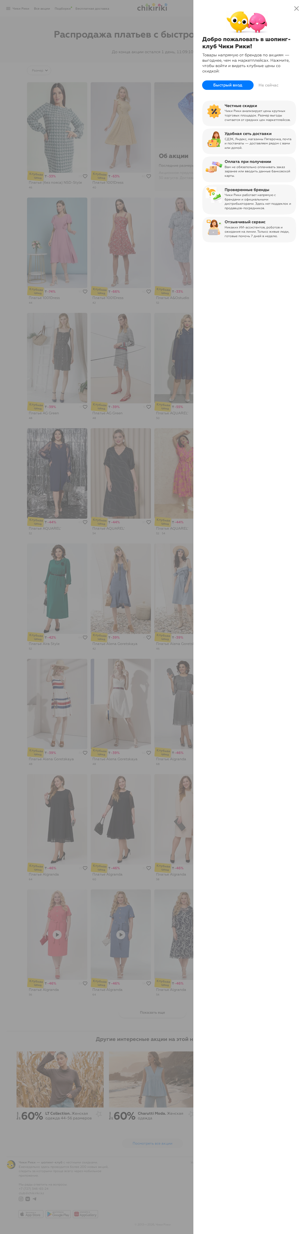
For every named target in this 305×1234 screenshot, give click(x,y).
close (296, 8)
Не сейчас (268, 85)
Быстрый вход (227, 85)
